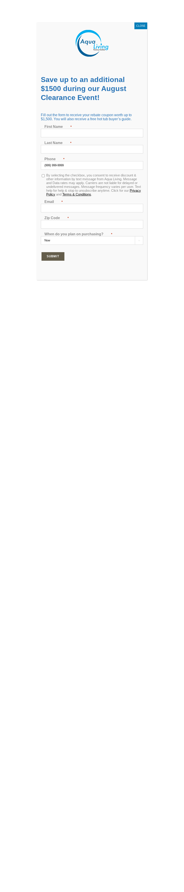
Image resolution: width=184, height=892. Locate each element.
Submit (53, 256)
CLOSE (140, 25)
